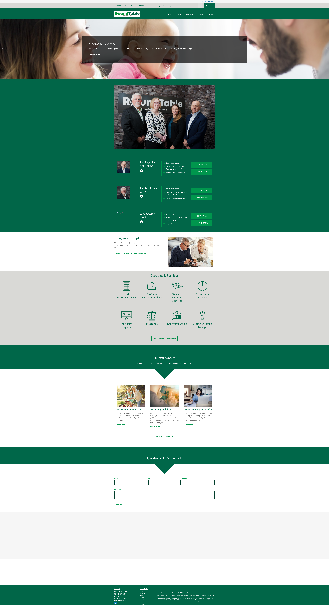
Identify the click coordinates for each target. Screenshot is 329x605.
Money (142, 597)
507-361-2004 (152, 6)
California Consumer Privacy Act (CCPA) (200, 603)
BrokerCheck (186, 592)
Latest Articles (144, 602)
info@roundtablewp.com (167, 6)
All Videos (142, 604)
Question (118, 489)
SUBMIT (119, 505)
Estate (141, 595)
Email (150, 478)
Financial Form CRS (163, 590)
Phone (184, 478)
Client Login (209, 6)
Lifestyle (142, 600)
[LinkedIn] (200, 5)
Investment (143, 593)
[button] (169, 13)
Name (116, 478)
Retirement (143, 591)
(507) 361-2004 (122, 591)
